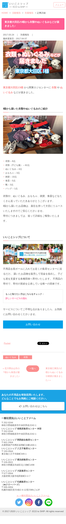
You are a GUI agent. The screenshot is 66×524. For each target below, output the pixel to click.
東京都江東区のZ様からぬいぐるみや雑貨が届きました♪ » (54, 369)
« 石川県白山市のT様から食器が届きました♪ (11, 369)
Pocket (7, 343)
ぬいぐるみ (10, 357)
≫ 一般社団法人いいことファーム (33, 495)
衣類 (25, 357)
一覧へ (32, 368)
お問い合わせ (33, 324)
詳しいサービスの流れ (16, 298)
